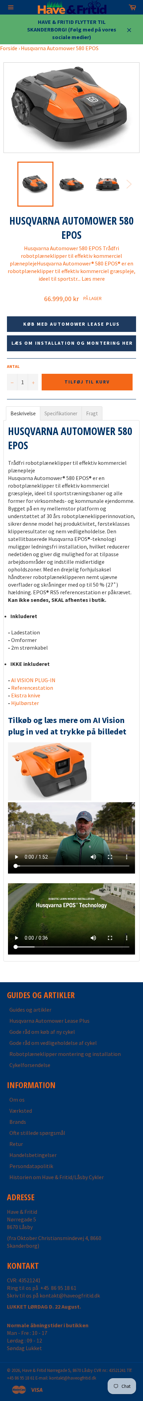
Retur (16, 1143)
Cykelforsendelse (29, 1064)
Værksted (20, 1110)
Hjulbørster (25, 702)
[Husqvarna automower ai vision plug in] (49, 798)
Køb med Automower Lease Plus (71, 324)
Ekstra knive (25, 695)
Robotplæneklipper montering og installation (65, 1053)
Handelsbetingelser (33, 1154)
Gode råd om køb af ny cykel (42, 1031)
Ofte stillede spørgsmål (37, 1132)
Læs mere (93, 278)
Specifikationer (60, 413)
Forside (8, 48)
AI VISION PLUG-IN (33, 680)
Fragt (92, 413)
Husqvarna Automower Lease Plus (49, 1020)
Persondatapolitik (31, 1166)
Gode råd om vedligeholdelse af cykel (53, 1042)
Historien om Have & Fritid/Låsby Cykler (56, 1177)
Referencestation (32, 687)
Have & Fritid (34, 1370)
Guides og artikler (30, 1009)
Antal (13, 366)
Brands (17, 1121)
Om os (17, 1099)
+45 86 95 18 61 (58, 1287)
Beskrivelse (23, 413)
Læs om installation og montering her (72, 343)
